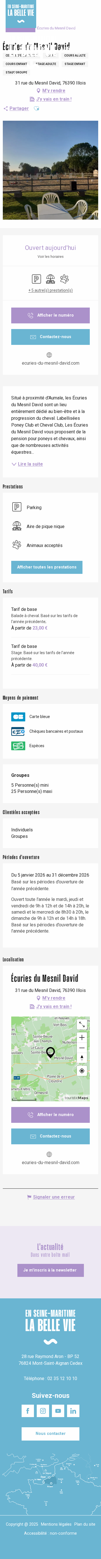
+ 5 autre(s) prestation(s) (50, 290)
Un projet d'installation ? (49, 10)
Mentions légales (56, 1524)
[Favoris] (79, 53)
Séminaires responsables (82, 8)
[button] (92, 53)
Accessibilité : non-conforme (50, 1533)
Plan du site (84, 1524)
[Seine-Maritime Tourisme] (31, 52)
